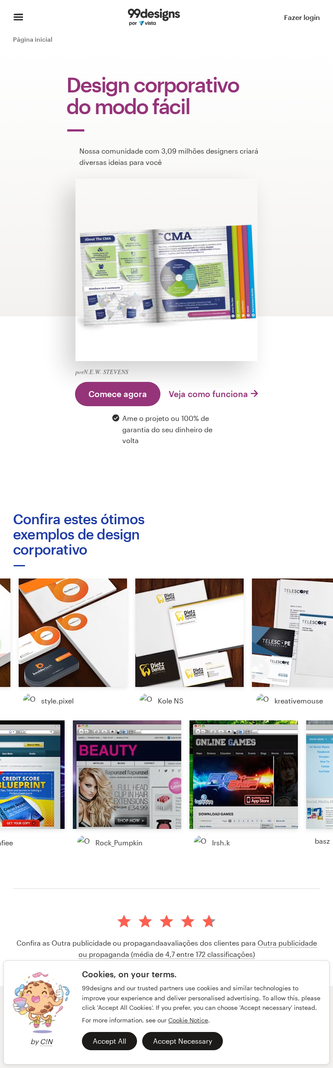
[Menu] (18, 17)
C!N (46, 1041)
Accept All (109, 1041)
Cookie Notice (188, 1020)
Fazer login (302, 17)
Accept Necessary (182, 1041)
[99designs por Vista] (154, 17)
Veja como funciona (208, 394)
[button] (73, 632)
